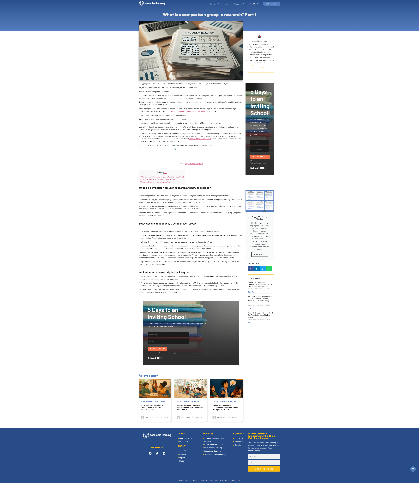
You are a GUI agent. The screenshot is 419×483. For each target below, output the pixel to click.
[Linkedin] (164, 453)
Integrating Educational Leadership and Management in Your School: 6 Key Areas (260, 284)
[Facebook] (150, 453)
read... (251, 292)
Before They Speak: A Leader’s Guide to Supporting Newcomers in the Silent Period (190, 407)
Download (259, 254)
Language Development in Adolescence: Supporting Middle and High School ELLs (225, 407)
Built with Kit (155, 358)
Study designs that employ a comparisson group (157, 179)
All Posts (259, 67)
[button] (251, 268)
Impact (226, 4)
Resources (238, 4)
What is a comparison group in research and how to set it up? (162, 177)
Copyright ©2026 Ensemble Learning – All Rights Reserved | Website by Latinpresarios (210, 480)
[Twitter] (157, 453)
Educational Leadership (153, 401)
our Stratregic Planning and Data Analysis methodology (187, 111)
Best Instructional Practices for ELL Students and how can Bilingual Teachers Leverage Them (260, 299)
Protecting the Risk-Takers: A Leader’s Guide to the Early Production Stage (152, 407)
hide (165, 173)
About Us (252, 4)
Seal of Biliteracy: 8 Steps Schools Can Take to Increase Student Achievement (261, 315)
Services (213, 4)
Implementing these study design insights (155, 182)
